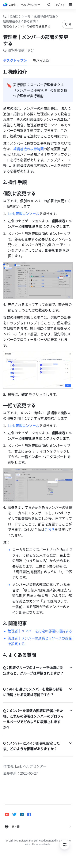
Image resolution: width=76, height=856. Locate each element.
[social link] (8, 814)
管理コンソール (20, 16)
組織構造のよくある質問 (19, 21)
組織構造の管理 (44, 16)
